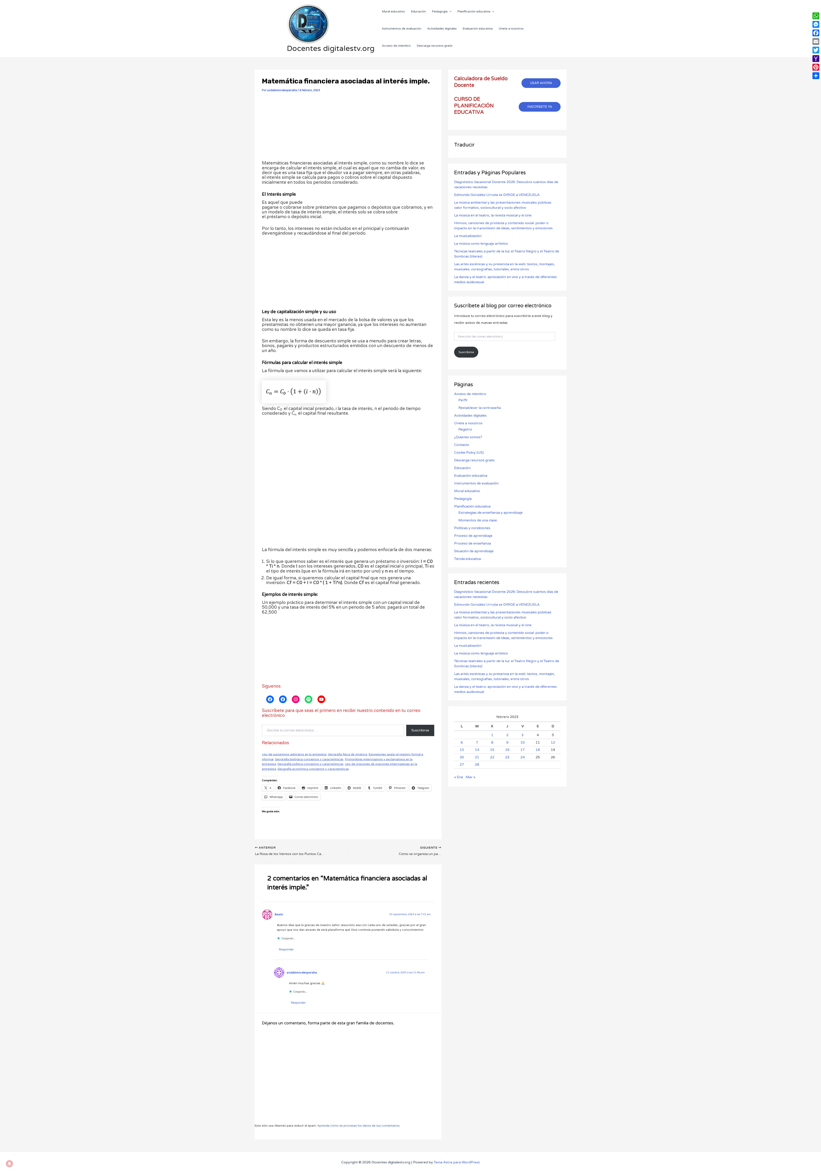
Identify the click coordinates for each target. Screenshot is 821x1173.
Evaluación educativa (470, 475)
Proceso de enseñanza (472, 543)
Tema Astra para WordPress (457, 1162)
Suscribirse (420, 730)
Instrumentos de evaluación (476, 483)
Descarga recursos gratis (474, 460)
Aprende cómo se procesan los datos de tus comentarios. (358, 1125)
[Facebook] (816, 33)
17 (522, 750)
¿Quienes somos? (468, 437)
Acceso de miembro (470, 394)
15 (492, 750)
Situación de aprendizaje (473, 551)
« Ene (458, 777)
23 (507, 757)
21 (477, 757)
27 (462, 765)
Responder (286, 949)
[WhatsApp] (816, 16)
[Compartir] (816, 75)
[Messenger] (816, 24)
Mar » (470, 777)
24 (522, 757)
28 (477, 765)
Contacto (461, 445)
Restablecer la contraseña (479, 408)
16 (507, 750)
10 (522, 742)
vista (272, 764)
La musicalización (467, 236)
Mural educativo (467, 491)
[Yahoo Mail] (816, 58)
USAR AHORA (541, 83)
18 (538, 750)
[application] (449, 11)
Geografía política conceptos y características (310, 764)
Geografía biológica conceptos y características (309, 759)
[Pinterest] (816, 67)
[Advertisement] (348, 128)
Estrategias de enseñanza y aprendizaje (490, 512)
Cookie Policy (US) (469, 452)
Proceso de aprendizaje (473, 536)
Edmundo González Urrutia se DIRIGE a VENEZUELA (497, 195)
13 (462, 750)
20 (462, 757)
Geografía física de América (347, 754)
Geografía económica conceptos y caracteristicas (313, 769)
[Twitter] (816, 50)
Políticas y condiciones (472, 528)
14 (477, 750)
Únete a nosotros (468, 423)
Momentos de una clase (477, 520)
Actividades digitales (470, 415)
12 (553, 742)
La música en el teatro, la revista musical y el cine (493, 215)
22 (492, 757)
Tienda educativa (467, 559)
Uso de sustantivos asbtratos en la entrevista (294, 754)
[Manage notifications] (9, 1163)
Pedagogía (463, 499)
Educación (462, 468)
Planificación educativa (472, 506)
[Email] (816, 41)
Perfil (462, 400)
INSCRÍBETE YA (539, 107)
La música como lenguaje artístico (481, 243)
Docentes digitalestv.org (331, 48)
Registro (465, 429)
